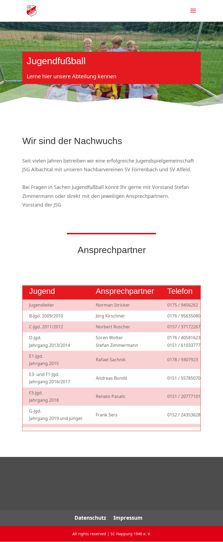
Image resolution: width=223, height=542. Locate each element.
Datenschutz (90, 517)
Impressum (128, 517)
